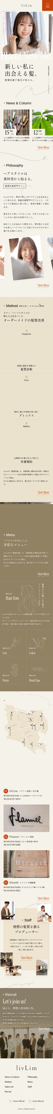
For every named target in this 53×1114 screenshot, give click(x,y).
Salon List (9, 1087)
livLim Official (18, 1101)
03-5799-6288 (13, 845)
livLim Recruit (38, 1101)
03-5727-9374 (13, 799)
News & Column (12, 1077)
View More (43, 147)
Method (8, 1082)
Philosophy (32, 1077)
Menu (30, 1082)
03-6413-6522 (13, 890)
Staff (30, 1087)
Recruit (8, 1091)
